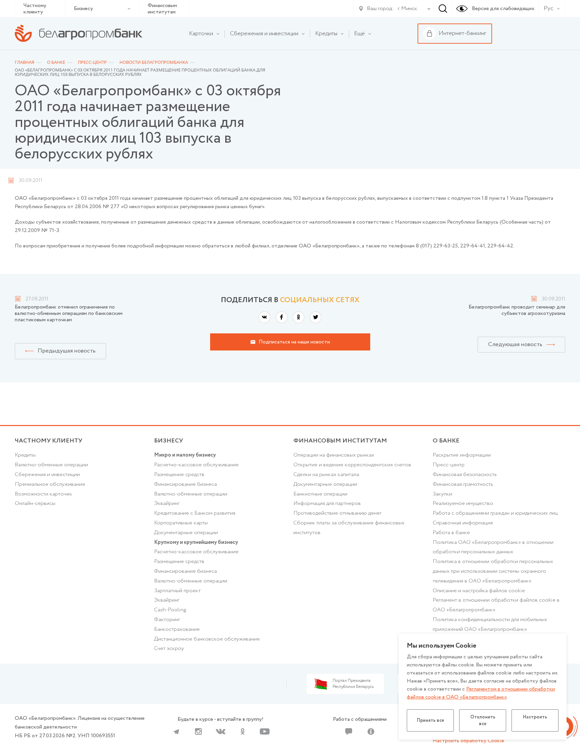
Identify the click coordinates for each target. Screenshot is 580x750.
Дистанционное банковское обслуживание (207, 639)
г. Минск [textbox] (407, 8)
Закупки (442, 494)
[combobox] (406, 8)
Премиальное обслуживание (50, 484)
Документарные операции (186, 532)
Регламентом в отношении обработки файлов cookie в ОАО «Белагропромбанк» (481, 693)
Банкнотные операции (320, 494)
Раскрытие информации (462, 455)
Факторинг (167, 619)
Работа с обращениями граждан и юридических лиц (495, 513)
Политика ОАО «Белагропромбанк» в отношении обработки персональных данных (493, 547)
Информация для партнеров (327, 503)
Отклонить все (482, 720)
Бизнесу (83, 8)
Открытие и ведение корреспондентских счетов (352, 465)
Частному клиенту (34, 9)
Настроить (535, 717)
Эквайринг (166, 503)
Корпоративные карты (181, 523)
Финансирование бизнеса (185, 484)
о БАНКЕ (446, 440)
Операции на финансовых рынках (333, 455)
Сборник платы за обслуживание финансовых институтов (348, 527)
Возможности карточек (43, 494)
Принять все (430, 720)
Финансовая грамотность (463, 484)
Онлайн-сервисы (35, 503)
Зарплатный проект (177, 591)
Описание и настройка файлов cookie (479, 591)
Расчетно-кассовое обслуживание (196, 465)
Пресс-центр (449, 465)
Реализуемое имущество (463, 503)
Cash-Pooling (170, 610)
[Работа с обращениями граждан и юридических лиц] (349, 731)
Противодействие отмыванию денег (337, 513)
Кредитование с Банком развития (194, 513)
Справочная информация (463, 523)
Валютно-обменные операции (51, 465)
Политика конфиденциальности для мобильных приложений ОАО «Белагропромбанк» (490, 624)
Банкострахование (177, 629)
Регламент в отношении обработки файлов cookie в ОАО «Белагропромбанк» (496, 605)
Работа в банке (451, 532)
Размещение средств (179, 474)
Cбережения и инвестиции (47, 474)
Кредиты (25, 455)
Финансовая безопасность (465, 474)
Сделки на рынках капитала (326, 474)
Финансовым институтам (162, 9)
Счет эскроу (169, 648)
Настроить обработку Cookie (468, 741)
